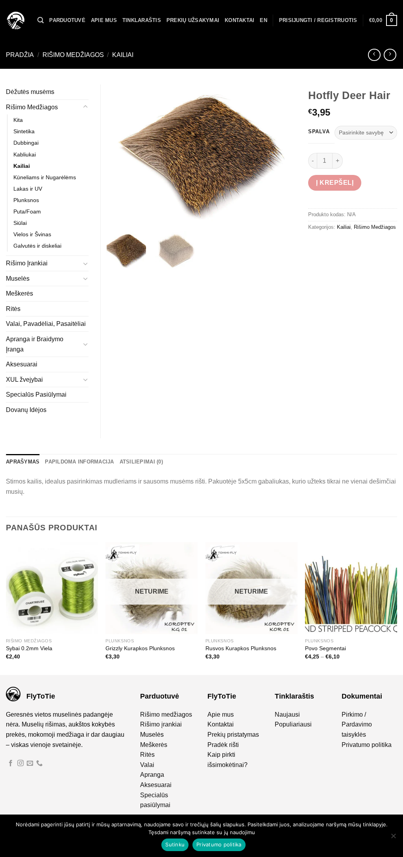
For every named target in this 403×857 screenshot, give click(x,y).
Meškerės (19, 293)
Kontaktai (239, 20)
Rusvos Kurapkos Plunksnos (240, 648)
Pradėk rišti (223, 744)
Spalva (318, 131)
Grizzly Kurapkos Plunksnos (140, 648)
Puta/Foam (27, 211)
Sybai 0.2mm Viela (29, 648)
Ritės (13, 308)
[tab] (22, 462)
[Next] (397, 607)
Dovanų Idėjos (26, 409)
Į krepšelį (334, 182)
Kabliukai (24, 154)
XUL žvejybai (24, 379)
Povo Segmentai (325, 648)
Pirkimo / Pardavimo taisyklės (357, 724)
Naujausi (287, 714)
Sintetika (24, 131)
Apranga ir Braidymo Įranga (34, 344)
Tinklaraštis (141, 20)
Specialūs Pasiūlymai (36, 394)
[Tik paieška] (40, 20)
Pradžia (20, 54)
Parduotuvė (67, 20)
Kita (18, 120)
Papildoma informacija (79, 462)
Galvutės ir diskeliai (37, 246)
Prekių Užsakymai (192, 20)
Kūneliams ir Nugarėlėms (44, 177)
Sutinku (175, 844)
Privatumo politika (367, 744)
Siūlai (20, 223)
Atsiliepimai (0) (141, 462)
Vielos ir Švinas (32, 234)
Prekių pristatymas (233, 734)
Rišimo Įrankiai (27, 263)
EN (263, 20)
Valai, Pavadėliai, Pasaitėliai (46, 323)
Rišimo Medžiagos (73, 54)
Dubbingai (26, 143)
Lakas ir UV (27, 189)
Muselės (18, 278)
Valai (147, 764)
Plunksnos (26, 200)
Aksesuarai (21, 364)
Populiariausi (293, 724)
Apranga (152, 774)
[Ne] (393, 838)
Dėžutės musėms (30, 91)
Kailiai (122, 54)
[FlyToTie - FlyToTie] (16, 20)
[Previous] (6, 607)
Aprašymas (22, 462)
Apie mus (104, 20)
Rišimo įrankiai (161, 724)
